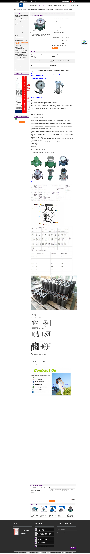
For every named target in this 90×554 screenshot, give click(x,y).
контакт (55, 47)
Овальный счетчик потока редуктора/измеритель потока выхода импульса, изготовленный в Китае (41, 34)
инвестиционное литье (19, 59)
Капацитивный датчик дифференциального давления (21, 19)
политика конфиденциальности (22, 552)
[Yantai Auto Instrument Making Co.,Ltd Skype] (31, 492)
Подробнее (23, 533)
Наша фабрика (57, 5)
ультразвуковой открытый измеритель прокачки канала (21, 55)
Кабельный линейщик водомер (21, 52)
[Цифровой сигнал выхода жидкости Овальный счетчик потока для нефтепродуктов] (70, 509)
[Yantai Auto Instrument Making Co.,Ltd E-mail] (33, 492)
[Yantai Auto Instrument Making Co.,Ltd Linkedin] (40, 530)
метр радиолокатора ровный (21, 40)
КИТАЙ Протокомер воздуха (34, 552)
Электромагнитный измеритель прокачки (21, 33)
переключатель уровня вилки (21, 50)
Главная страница (33, 5)
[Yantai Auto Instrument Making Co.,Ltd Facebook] (43, 530)
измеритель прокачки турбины (21, 65)
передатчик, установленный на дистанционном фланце (21, 23)
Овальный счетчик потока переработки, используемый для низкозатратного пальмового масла (61, 517)
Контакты (75, 5)
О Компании (50, 5)
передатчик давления (19, 27)
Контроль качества (67, 5)
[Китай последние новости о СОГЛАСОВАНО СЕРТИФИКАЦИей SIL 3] (16, 532)
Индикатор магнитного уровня (21, 67)
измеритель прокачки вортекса (21, 21)
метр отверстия (35, 482)
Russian (73, 1)
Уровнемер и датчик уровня (20, 57)
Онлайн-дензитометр (19, 35)
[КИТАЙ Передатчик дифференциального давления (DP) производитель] (21, 4)
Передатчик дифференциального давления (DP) (22, 16)
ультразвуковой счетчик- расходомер (20, 38)
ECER (50, 553)
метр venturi (41, 482)
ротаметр (45, 482)
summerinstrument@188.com (22, 1)
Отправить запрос (65, 1)
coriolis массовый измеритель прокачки (21, 62)
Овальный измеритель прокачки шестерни (36, 9)
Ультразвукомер (18, 45)
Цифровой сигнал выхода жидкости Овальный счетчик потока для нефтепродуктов (70, 516)
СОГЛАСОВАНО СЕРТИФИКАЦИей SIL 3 (25, 529)
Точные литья (18, 64)
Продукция (41, 5)
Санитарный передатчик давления (20, 30)
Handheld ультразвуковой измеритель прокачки (20, 48)
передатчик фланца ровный (20, 25)
